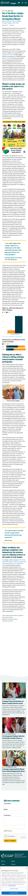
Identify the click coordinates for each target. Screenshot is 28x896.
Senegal (10, 621)
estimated (16, 116)
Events (13, 864)
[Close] (26, 868)
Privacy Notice (12, 885)
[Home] (5, 2)
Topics (3, 864)
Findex (6, 102)
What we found (6, 58)
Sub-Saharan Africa (12, 619)
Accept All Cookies (14, 893)
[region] (14, 881)
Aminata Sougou (7, 23)
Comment (7, 815)
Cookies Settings (14, 888)
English (13, 3)
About (3, 861)
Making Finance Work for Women (14, 615)
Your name (7, 803)
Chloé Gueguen (16, 21)
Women (11, 617)
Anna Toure (15, 23)
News (13, 861)
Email (5, 809)
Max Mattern (7, 21)
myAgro (13, 35)
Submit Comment (10, 840)
